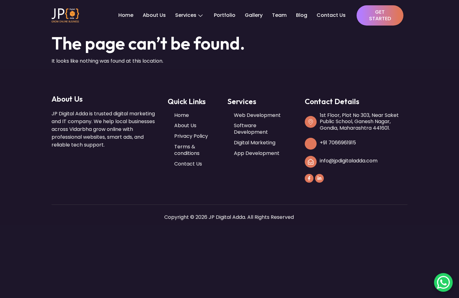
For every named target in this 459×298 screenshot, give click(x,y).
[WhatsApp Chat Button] (443, 282)
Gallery (254, 15)
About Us (154, 15)
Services (185, 15)
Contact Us (331, 15)
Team (279, 15)
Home (125, 15)
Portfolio (224, 15)
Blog (301, 15)
